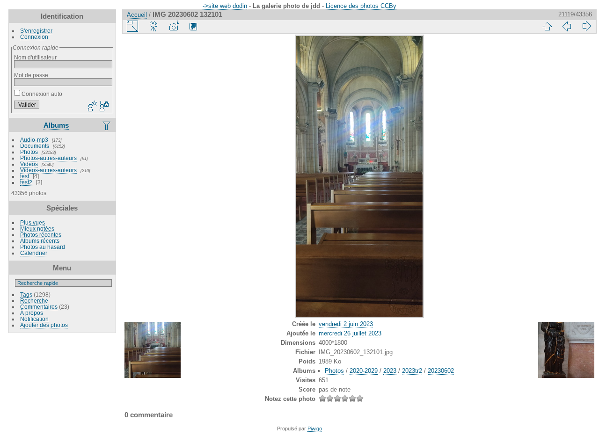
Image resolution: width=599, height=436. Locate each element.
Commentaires (39, 307)
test (24, 176)
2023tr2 (412, 370)
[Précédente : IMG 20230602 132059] (567, 26)
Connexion (34, 37)
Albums (56, 125)
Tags (26, 294)
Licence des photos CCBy (361, 5)
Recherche (34, 301)
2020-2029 (364, 370)
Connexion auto (41, 94)
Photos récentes (40, 235)
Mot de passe (31, 75)
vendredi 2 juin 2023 (346, 323)
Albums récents (39, 241)
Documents (34, 146)
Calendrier (33, 253)
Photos (29, 152)
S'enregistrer (36, 31)
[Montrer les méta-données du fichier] (173, 26)
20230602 (441, 370)
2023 (389, 370)
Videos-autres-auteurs (48, 170)
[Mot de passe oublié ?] (103, 107)
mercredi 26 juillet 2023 (350, 333)
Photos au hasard (42, 247)
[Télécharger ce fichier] (193, 26)
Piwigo (314, 428)
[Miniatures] (547, 26)
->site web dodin (225, 5)
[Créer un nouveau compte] (91, 107)
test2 (26, 182)
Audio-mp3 (34, 140)
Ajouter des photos (44, 325)
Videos (29, 164)
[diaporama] (154, 26)
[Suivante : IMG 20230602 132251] (586, 26)
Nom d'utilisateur (35, 57)
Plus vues (32, 222)
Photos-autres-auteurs (48, 158)
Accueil (137, 14)
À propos (31, 313)
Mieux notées (37, 228)
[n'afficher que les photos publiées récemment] (107, 125)
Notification (34, 319)
